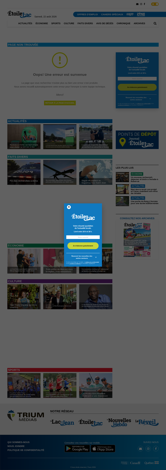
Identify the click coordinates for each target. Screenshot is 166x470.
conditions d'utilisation (75, 263)
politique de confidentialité (92, 262)
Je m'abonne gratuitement (83, 246)
